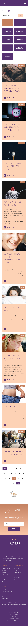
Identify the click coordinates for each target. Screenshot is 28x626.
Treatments (4, 570)
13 (9, 478)
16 (22, 478)
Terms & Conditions (14, 614)
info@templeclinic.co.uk (6, 596)
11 (23, 473)
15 (18, 478)
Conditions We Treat (6, 568)
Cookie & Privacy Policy (14, 612)
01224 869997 (5, 598)
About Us (4, 579)
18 (13, 483)
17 (9, 483)
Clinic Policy (14, 616)
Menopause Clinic (5, 576)
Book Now (4, 581)
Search (20, 15)
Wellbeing (4, 572)
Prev (5, 468)
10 (19, 473)
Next (18, 483)
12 (5, 478)
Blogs (3, 577)
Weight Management (6, 574)
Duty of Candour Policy (14, 618)
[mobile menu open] (25, 3)
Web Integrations (21, 623)
